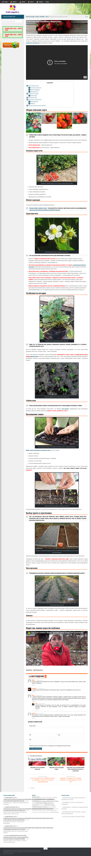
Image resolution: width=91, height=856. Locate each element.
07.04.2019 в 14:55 (40, 713)
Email (59, 734)
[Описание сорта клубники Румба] (56, 761)
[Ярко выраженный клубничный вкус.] (79, 118)
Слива (45, 803)
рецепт (47, 812)
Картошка (52, 799)
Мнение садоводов (34, 89)
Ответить (33, 684)
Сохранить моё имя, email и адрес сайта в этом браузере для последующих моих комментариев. (50, 745)
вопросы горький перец (48, 808)
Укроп (40, 804)
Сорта (47, 16)
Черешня (52, 805)
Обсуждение (38, 676)
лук (56, 810)
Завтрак (47, 799)
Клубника (42, 16)
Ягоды (37, 16)
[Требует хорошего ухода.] (64, 121)
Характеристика (33, 91)
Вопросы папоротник (49, 797)
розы (49, 812)
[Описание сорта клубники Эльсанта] (37, 761)
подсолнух (43, 812)
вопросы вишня (36, 808)
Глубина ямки (33, 95)
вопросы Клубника (52, 806)
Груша (39, 799)
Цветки (47, 805)
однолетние (39, 812)
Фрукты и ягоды (30, 16)
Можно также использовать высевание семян (38, 450)
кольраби (45, 810)
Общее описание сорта (33, 85)
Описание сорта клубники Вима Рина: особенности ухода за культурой (75, 769)
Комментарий (32, 725)
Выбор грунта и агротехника (34, 99)
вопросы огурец (56, 808)
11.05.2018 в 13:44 (39, 680)
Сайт (30, 739)
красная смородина (51, 810)
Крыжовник (43, 801)
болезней (57, 210)
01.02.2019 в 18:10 (39, 695)
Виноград (36, 797)
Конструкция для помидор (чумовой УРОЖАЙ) (74, 816)
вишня (40, 807)
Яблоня (35, 807)
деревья (40, 810)
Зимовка (32, 103)
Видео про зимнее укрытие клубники (36, 105)
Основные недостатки (35, 87)
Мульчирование (33, 101)
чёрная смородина (54, 812)
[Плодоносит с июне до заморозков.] (33, 123)
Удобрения (35, 805)
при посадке (65, 408)
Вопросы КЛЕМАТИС (43, 797)
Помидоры (38, 803)
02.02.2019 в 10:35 (42, 703)
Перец (33, 803)
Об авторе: (30, 670)
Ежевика (44, 799)
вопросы (45, 807)
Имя (30, 734)
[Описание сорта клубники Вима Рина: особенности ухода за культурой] (75, 761)
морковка (33, 812)
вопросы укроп (35, 810)
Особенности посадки (33, 93)
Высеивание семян (32, 97)
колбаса (43, 810)
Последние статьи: (38, 670)
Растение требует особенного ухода (38, 208)
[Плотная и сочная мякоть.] (49, 118)
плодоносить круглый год (32, 43)
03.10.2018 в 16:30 (41, 688)
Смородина (50, 803)
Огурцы (55, 801)
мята (36, 812)
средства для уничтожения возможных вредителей (41, 210)
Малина (50, 801)
